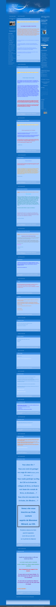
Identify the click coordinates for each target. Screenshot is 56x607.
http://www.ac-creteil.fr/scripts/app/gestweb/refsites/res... (24, 358)
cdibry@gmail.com (45, 85)
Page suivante (32, 596)
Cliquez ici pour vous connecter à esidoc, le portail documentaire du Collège (45, 17)
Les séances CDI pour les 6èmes (45, 67)
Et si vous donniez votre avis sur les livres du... (44, 62)
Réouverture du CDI (21, 551)
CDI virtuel (15, 5)
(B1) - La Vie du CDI (11, 37)
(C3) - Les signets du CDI (12, 45)
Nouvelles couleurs (21, 320)
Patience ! (19, 296)
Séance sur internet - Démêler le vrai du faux (44, 57)
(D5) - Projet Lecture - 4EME (12, 53)
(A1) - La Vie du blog (11, 36)
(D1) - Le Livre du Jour (27, 113)
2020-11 (43, 103)
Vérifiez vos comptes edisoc (44, 60)
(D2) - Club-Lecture (11, 49)
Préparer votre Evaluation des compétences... (45, 55)
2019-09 (43, 107)
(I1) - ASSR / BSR (11, 60)
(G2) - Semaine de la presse (12, 58)
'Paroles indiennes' (21, 157)
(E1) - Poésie (10, 54)
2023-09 (43, 101)
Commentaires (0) (23, 114)
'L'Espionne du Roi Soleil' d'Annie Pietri (24, 231)
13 (26, 596)
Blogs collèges (20, 353)
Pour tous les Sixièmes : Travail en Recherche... (44, 65)
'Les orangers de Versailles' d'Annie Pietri (24, 18)
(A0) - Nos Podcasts (11, 35)
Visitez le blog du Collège (12, 16)
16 (28, 596)
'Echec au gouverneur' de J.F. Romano (23, 120)
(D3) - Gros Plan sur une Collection (12, 51)
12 (25, 596)
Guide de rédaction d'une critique (21, 391)
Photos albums (44, 29)
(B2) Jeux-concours (11, 38)
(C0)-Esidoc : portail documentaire (11, 40)
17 (29, 596)
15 (27, 596)
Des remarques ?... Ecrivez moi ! (45, 79)
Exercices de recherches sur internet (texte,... (44, 59)
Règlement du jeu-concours (20, 389)
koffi (41, 76)
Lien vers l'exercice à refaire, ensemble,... (44, 53)
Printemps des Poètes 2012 (44, 34)
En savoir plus (42, 606)
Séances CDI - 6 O (45, 76)
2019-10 (43, 106)
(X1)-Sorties (10, 61)
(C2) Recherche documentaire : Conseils (12, 44)
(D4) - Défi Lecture (11, 52)
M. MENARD (42, 72)
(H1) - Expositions (11, 59)
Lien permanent (25, 314)
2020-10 (43, 104)
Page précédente (18, 596)
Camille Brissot (20, 259)
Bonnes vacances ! (21, 336)
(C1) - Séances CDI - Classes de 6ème (11, 42)
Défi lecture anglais (21, 436)
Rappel (19, 281)
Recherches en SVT (21, 419)
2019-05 (43, 108)
